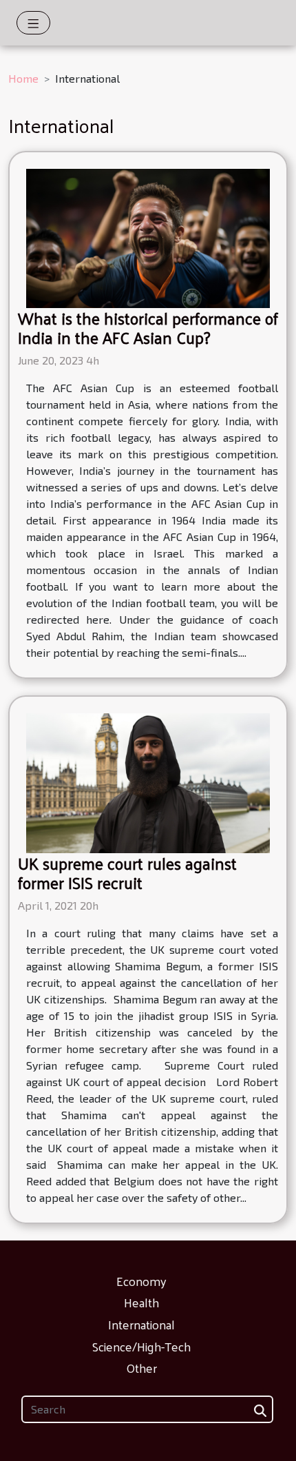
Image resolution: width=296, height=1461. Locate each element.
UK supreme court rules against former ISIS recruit (127, 872)
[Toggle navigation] (33, 22)
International (141, 1324)
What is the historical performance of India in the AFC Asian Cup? (148, 327)
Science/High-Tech (141, 1346)
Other (141, 1367)
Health (141, 1302)
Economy (141, 1280)
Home (23, 78)
